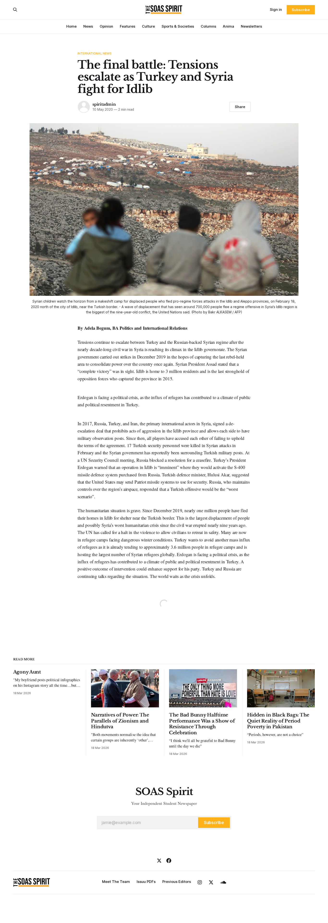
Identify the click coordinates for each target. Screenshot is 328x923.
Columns (208, 26)
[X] (159, 860)
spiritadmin (104, 104)
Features (127, 26)
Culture (148, 26)
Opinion (106, 26)
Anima (228, 26)
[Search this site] (15, 9)
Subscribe (301, 9)
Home (71, 26)
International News (95, 53)
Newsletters (251, 26)
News (88, 26)
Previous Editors (176, 881)
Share (240, 106)
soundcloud (223, 882)
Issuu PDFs (146, 881)
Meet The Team (116, 881)
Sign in (276, 9)
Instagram (200, 882)
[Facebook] (168, 860)
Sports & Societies (178, 26)
